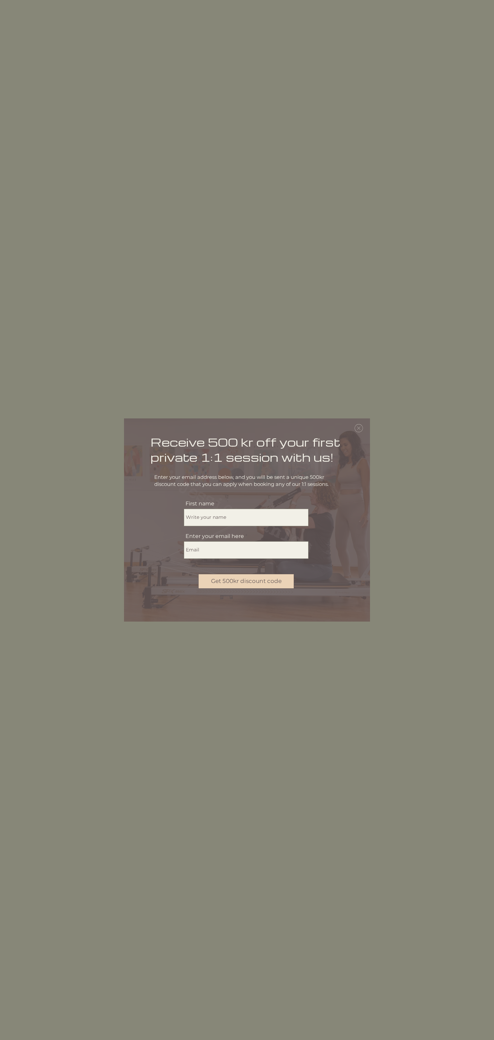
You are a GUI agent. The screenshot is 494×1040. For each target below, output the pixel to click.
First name (200, 503)
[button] (358, 428)
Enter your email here (215, 536)
